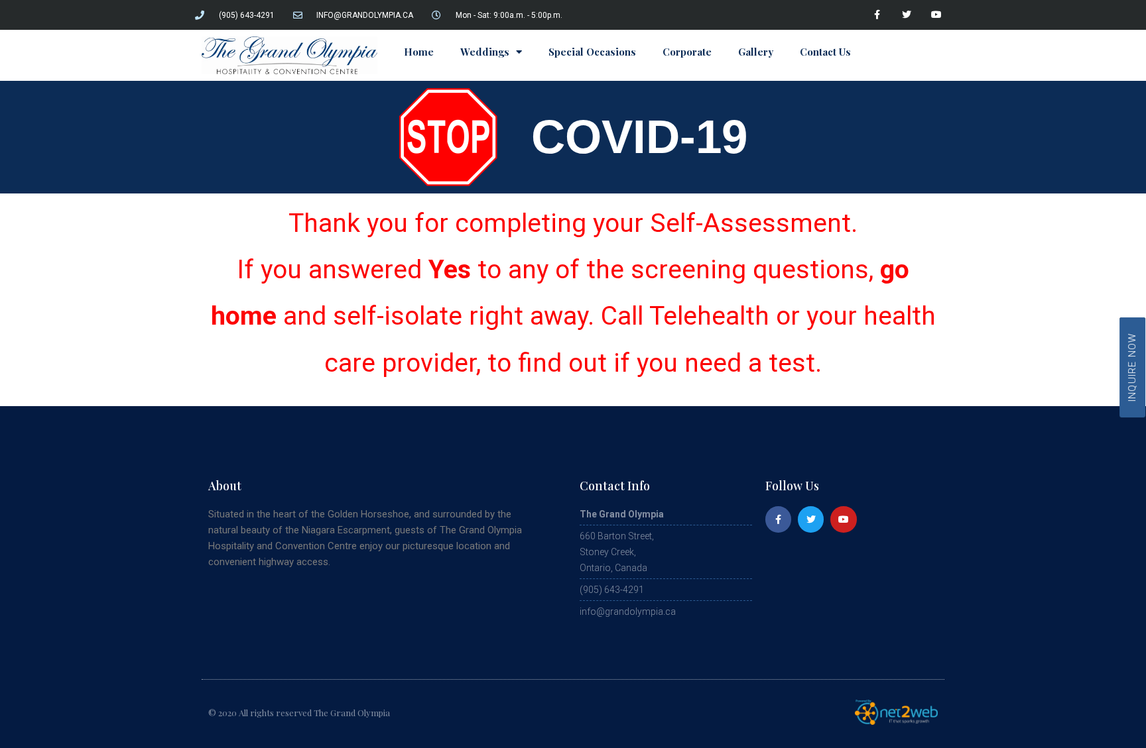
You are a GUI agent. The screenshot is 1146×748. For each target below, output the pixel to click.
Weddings (484, 51)
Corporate (687, 51)
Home (419, 51)
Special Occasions (592, 51)
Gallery (755, 51)
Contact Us (825, 51)
